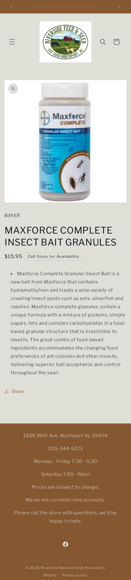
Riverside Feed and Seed (62, 568)
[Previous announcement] (11, 6)
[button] (12, 42)
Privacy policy (75, 575)
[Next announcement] (119, 6)
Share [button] (18, 391)
